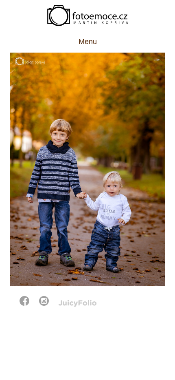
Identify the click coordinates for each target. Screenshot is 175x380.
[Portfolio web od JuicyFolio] (77, 303)
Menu (88, 42)
